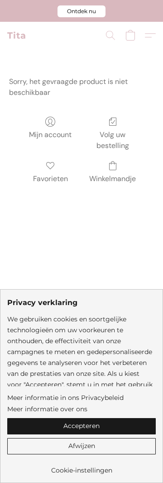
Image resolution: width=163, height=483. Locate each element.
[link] (81, 467)
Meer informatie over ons (47, 409)
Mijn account (50, 134)
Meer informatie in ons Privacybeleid (65, 398)
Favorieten (50, 178)
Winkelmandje (112, 178)
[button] (81, 11)
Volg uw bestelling (112, 140)
